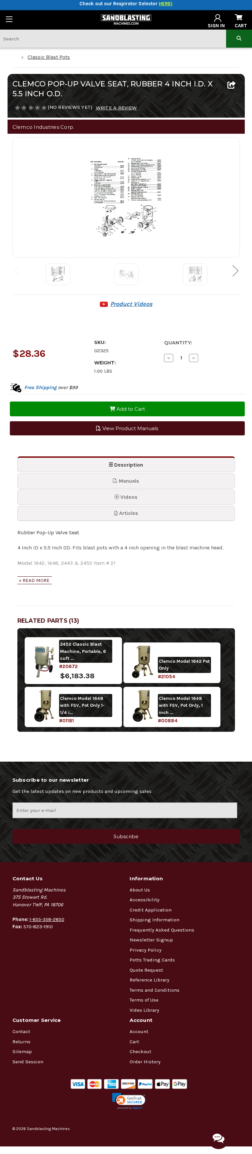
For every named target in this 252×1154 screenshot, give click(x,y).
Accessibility (144, 900)
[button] (129, 1101)
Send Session (27, 1062)
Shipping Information (154, 920)
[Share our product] (231, 85)
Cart (134, 1042)
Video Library (144, 1010)
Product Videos (131, 304)
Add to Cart (130, 409)
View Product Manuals (129, 428)
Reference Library (149, 980)
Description (128, 465)
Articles (128, 513)
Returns (21, 1042)
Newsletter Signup (151, 940)
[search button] (239, 39)
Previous (17, 270)
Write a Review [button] (116, 107)
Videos (128, 497)
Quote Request (146, 970)
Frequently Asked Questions (162, 930)
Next (235, 270)
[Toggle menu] (9, 19)
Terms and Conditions (154, 990)
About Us (140, 890)
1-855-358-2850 (47, 919)
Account (139, 1031)
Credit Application (151, 910)
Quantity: (178, 343)
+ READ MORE (34, 580)
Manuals (128, 481)
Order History (145, 1062)
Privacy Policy (145, 950)
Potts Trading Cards (152, 960)
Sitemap (22, 1051)
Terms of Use (144, 1000)
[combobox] (113, 39)
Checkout (140, 1051)
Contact (21, 1031)
